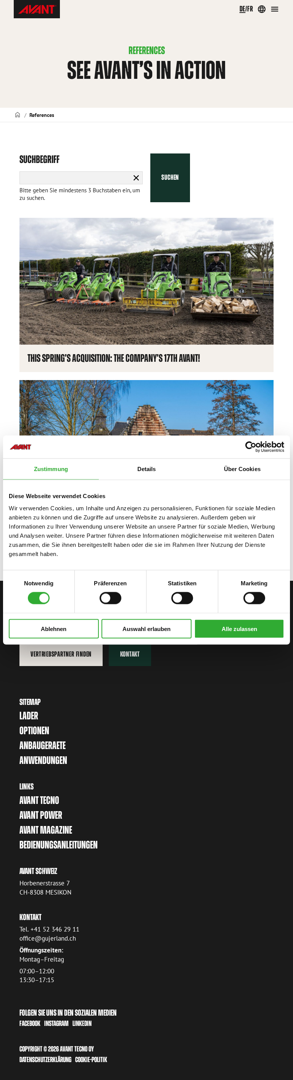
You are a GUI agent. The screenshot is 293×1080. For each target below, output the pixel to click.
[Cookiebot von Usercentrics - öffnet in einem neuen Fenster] (250, 447)
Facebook (29, 1023)
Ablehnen (53, 628)
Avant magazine (45, 830)
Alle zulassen (239, 628)
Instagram (56, 1023)
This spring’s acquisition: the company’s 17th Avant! (113, 358)
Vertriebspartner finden (61, 654)
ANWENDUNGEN (43, 760)
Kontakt (130, 654)
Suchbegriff (39, 159)
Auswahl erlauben (146, 628)
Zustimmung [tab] (51, 469)
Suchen (170, 177)
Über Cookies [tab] (242, 469)
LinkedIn (82, 1023)
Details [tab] (146, 469)
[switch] (110, 598)
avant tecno (39, 800)
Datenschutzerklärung (45, 1060)
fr (250, 9)
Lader (28, 716)
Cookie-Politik (91, 1060)
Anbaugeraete (42, 745)
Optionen (34, 731)
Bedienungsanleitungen (58, 845)
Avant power (40, 815)
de (243, 9)
